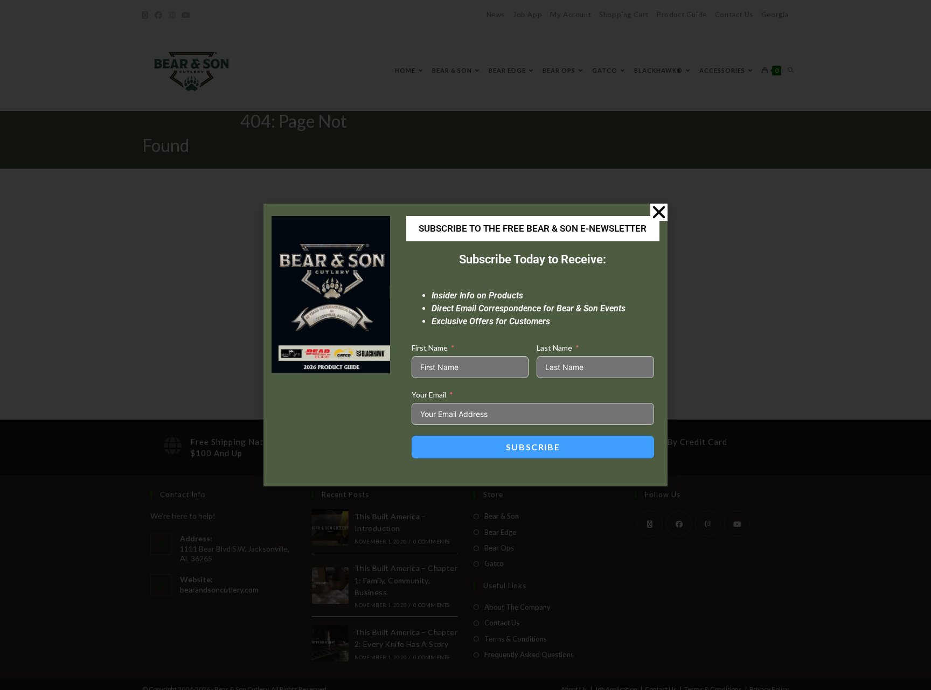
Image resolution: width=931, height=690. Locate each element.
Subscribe (533, 447)
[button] (659, 212)
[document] (465, 345)
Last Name (554, 347)
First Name (430, 347)
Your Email (429, 394)
